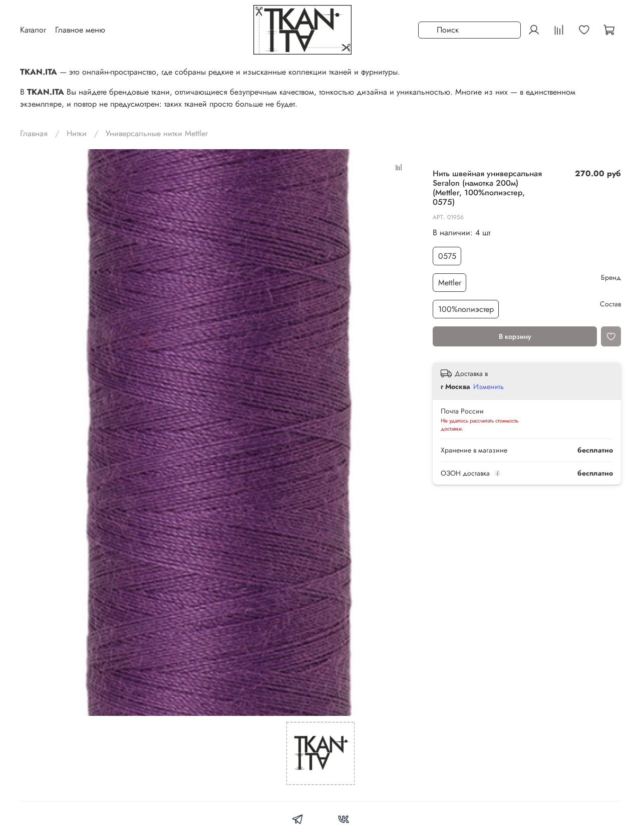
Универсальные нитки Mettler (157, 133)
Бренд (611, 277)
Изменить (488, 386)
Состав (610, 304)
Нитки (77, 133)
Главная (34, 133)
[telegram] (297, 820)
